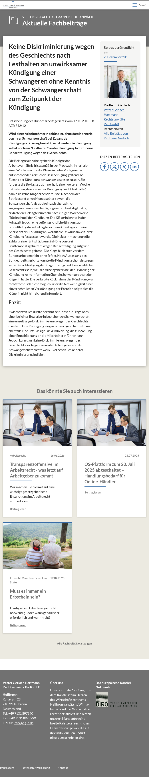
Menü (142, 5)
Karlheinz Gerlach (117, 105)
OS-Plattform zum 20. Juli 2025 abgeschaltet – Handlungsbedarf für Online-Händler (109, 472)
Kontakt (63, 767)
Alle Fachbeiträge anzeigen (74, 643)
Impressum (7, 767)
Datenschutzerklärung (36, 767)
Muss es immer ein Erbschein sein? (28, 593)
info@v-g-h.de (23, 723)
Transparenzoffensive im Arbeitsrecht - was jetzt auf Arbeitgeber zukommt (36, 469)
